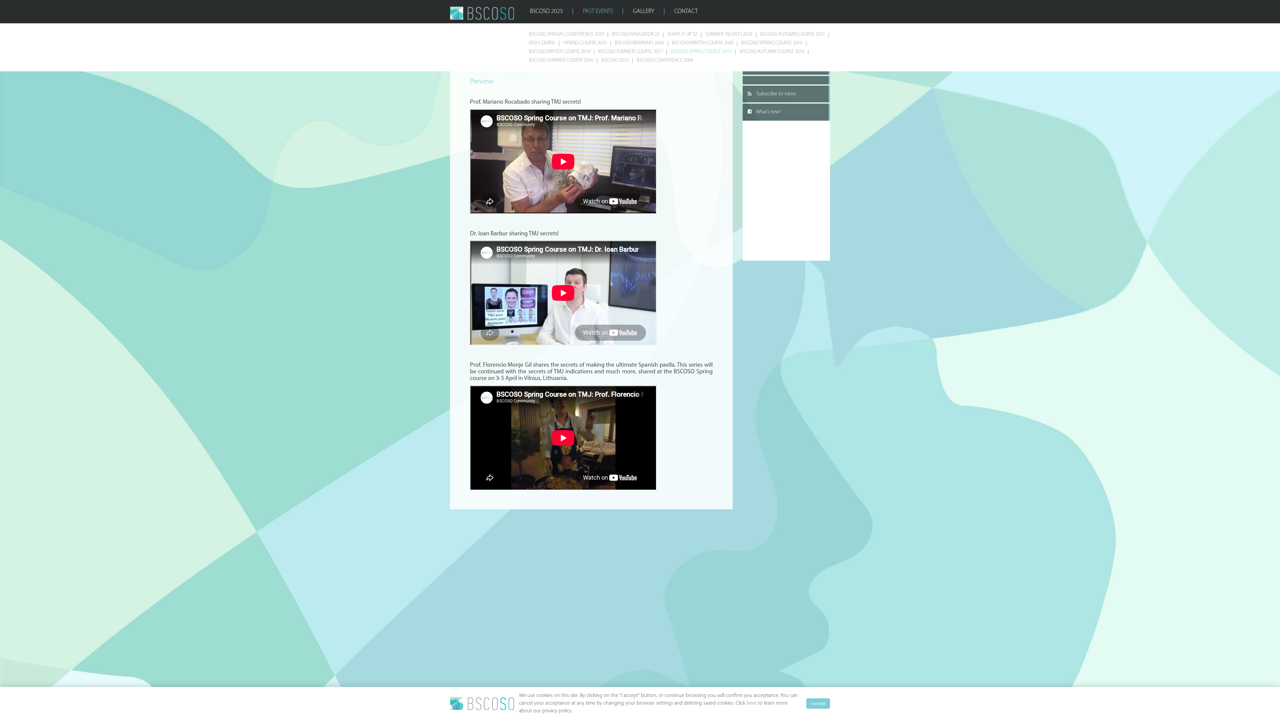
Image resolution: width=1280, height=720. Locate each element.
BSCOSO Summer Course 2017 (630, 51)
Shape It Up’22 (682, 34)
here (752, 703)
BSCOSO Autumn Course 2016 (772, 51)
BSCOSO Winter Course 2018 (559, 51)
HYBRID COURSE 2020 (585, 43)
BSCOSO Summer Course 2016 (561, 60)
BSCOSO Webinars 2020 (639, 43)
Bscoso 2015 (615, 60)
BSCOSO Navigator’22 (635, 34)
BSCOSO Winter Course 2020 (702, 43)
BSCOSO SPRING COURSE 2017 (701, 51)
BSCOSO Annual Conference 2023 (566, 34)
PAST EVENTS (598, 12)
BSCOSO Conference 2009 (665, 60)
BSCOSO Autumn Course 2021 (792, 34)
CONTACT (686, 12)
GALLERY (643, 12)
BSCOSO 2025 (546, 12)
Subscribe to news (776, 94)
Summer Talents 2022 (728, 34)
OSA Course (542, 43)
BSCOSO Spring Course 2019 (771, 43)
